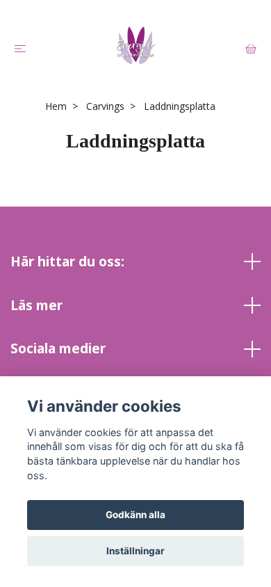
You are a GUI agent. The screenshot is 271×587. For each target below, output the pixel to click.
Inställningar (135, 550)
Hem (56, 106)
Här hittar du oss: (67, 261)
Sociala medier (58, 348)
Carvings (105, 106)
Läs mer (36, 305)
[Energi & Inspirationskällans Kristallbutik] (135, 45)
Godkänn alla (135, 514)
